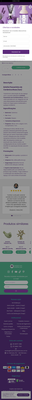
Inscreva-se (16, 52)
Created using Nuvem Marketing (16, 59)
